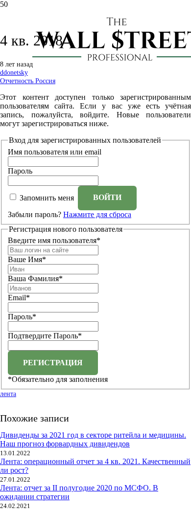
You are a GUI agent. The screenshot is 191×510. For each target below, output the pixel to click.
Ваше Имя (27, 259)
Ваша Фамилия (35, 278)
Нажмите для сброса (97, 214)
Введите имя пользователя (54, 240)
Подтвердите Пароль (45, 336)
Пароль (20, 171)
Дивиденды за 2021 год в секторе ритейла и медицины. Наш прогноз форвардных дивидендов (93, 439)
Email (19, 297)
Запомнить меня (47, 197)
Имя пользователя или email (54, 152)
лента (8, 394)
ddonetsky (14, 72)
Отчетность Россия (27, 81)
